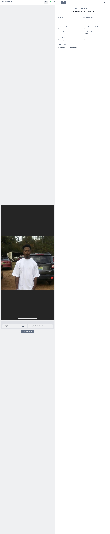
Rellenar (61, 19)
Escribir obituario (63, 47)
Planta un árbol (23, 326)
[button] (27, 262)
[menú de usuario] (106, 2)
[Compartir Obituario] (104, 2)
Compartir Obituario (28, 331)
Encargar (50, 326)
